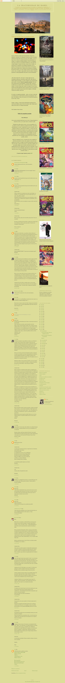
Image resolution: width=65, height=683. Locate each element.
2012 (42, 327)
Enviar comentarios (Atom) (21, 673)
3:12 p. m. (16, 246)
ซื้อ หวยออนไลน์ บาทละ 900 (19, 661)
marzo (43, 353)
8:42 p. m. (16, 228)
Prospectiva (41, 391)
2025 (42, 306)
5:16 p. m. (16, 646)
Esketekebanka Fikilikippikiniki (20, 162)
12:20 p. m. (16, 422)
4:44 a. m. (16, 543)
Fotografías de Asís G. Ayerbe (44, 382)
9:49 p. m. (16, 619)
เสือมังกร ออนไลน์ (17, 653)
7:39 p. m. (16, 188)
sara (15, 231)
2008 (42, 362)
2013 (42, 326)
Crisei (40, 375)
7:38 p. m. (16, 181)
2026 (42, 304)
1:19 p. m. (16, 665)
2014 (42, 324)
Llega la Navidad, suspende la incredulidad (47, 336)
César (15, 168)
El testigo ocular (42, 378)
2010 (42, 358)
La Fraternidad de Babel (32, 5)
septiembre (44, 343)
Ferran (15, 486)
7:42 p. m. (16, 205)
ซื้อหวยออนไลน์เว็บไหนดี (18, 662)
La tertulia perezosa (42, 384)
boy (15, 649)
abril (43, 351)
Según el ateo (41, 392)
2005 (42, 367)
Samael (15, 176)
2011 (42, 329)
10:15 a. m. (16, 365)
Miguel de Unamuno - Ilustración (45, 388)
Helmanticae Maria (17, 291)
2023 (42, 309)
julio (43, 346)
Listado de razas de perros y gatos (45, 387)
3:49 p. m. (16, 294)
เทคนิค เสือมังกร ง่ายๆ (18, 656)
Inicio (25, 670)
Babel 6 (43, 338)
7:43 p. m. (16, 213)
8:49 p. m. (16, 464)
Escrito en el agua (42, 381)
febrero (43, 355)
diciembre (43, 331)
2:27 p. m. (16, 496)
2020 (42, 314)
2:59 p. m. (16, 553)
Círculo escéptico (42, 374)
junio (43, 348)
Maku (15, 297)
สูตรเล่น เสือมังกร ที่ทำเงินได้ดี (19, 652)
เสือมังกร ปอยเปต (17, 657)
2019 (42, 316)
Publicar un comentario (16, 668)
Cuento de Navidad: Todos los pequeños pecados (47, 333)
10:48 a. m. (16, 583)
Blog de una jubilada (43, 372)
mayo (43, 350)
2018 (42, 318)
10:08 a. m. (16, 633)
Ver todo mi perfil (48, 404)
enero (43, 356)
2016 (42, 321)
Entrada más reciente (15, 670)
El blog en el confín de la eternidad (45, 376)
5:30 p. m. (16, 165)
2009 (42, 360)
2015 (42, 322)
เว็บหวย (15, 664)
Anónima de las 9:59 (18, 508)
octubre (43, 341)
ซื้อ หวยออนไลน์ (17, 660)
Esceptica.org (41, 379)
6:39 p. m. (16, 315)
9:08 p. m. (16, 607)
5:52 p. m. (16, 596)
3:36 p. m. (16, 444)
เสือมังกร (16, 655)
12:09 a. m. (16, 254)
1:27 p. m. (16, 437)
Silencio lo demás (42, 394)
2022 (42, 311)
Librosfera (41, 385)
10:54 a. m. (16, 288)
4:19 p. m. (16, 505)
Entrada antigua (35, 670)
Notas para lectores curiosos (44, 389)
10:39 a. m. (16, 402)
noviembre (44, 340)
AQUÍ (31, 153)
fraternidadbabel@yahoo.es (32, 681)
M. (14, 312)
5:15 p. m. (16, 514)
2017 (42, 319)
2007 (42, 363)
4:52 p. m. (16, 309)
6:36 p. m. (16, 173)
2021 (42, 313)
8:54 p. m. (16, 475)
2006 (42, 365)
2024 (42, 308)
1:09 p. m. (16, 484)
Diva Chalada (16, 517)
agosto (43, 345)
